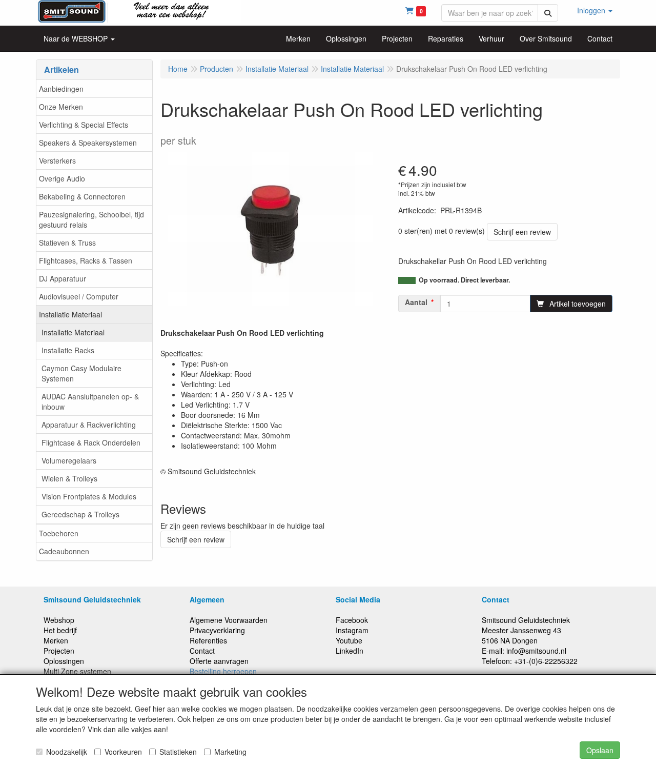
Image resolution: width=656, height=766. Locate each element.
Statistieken (178, 752)
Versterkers (57, 160)
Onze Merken (61, 107)
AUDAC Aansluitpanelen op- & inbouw (90, 401)
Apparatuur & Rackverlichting (89, 424)
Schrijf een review (522, 232)
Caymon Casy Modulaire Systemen (81, 373)
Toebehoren (58, 533)
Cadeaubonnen (64, 551)
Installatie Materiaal (70, 314)
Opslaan (599, 750)
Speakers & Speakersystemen (88, 142)
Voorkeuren (123, 752)
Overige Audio (62, 178)
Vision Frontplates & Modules (89, 496)
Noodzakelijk (66, 752)
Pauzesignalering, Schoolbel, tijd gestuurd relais (91, 219)
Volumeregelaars (69, 460)
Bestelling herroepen (223, 671)
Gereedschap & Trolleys (80, 514)
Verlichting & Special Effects (83, 124)
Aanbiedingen (61, 89)
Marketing (230, 752)
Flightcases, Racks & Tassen (85, 260)
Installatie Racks (68, 350)
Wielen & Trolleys (69, 478)
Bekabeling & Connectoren (82, 196)
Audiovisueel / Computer (78, 296)
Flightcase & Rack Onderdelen (91, 442)
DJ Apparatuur (62, 278)
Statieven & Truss (67, 242)
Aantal (416, 302)
